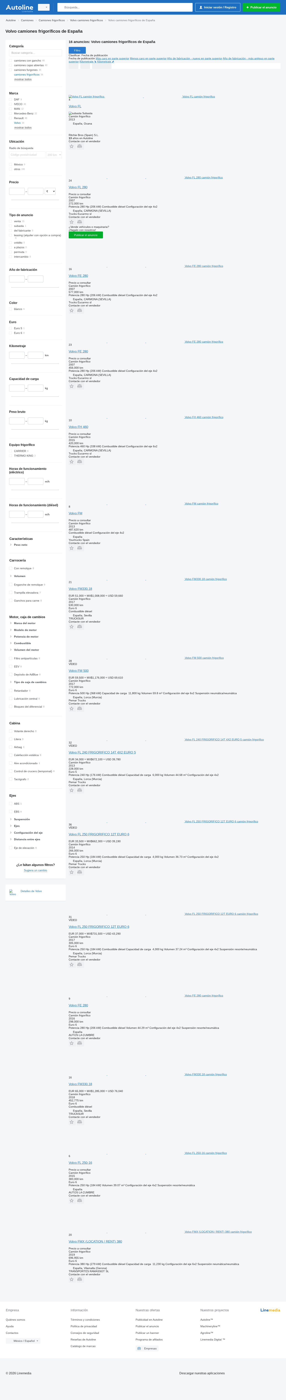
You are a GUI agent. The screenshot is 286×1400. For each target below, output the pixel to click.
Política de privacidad (84, 1326)
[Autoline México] (19, 7)
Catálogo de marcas (83, 1346)
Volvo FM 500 (79, 671)
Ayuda (10, 1326)
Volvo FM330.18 (80, 589)
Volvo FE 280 (78, 276)
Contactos (12, 1332)
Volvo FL (75, 106)
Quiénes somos (15, 1319)
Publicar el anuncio (85, 235)
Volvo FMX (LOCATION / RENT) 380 (95, 1241)
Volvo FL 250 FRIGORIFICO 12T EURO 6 (99, 834)
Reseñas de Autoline (83, 1339)
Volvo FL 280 (78, 187)
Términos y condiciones (85, 1319)
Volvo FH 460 (78, 427)
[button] (72, 146)
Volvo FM (75, 513)
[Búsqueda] (61, 7)
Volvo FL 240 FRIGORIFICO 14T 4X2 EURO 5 (102, 752)
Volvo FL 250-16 (80, 1163)
